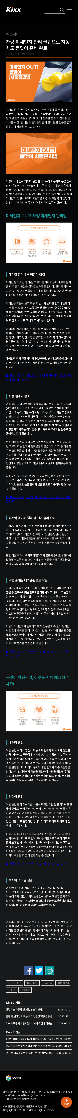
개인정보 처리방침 (34, 1106)
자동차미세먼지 (15, 983)
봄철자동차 (47, 983)
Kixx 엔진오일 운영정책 (13, 1106)
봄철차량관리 (63, 983)
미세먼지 (12, 989)
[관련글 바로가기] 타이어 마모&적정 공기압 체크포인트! (36, 863)
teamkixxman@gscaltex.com (23, 1098)
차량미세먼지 (32, 983)
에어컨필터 (25, 989)
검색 (46, 1106)
